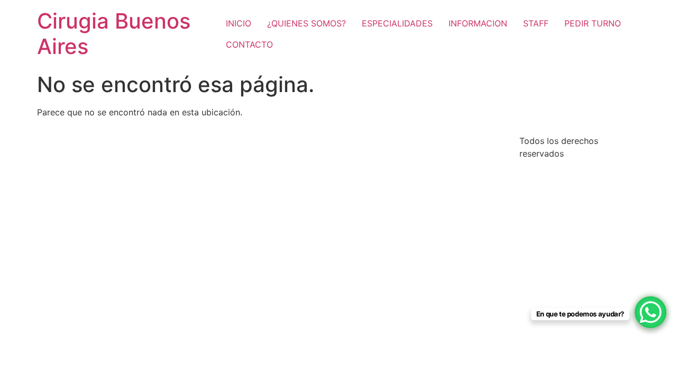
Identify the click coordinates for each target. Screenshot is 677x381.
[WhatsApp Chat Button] (650, 312)
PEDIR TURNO (592, 23)
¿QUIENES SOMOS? (306, 23)
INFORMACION (478, 23)
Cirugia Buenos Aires (113, 33)
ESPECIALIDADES (397, 23)
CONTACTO (249, 44)
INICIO (238, 23)
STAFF (535, 23)
